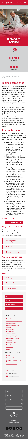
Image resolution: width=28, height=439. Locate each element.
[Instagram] (14, 428)
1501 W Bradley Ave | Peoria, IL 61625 (14, 424)
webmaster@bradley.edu (14, 422)
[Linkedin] (20, 428)
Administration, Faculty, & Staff (14, 321)
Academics (8, 76)
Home (3, 76)
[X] (10, 428)
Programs (14, 76)
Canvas (8, 349)
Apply (6, 296)
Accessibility (15, 434)
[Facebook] (7, 428)
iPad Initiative (9, 347)
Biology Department (11, 318)
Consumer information (17, 435)
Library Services (10, 331)
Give (6, 308)
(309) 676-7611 (14, 420)
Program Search (10, 329)
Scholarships (9, 340)
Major (18, 76)
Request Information (10, 304)
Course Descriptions (11, 323)
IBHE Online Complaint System (18, 436)
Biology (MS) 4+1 (10, 357)
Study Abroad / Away (11, 342)
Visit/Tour (7, 300)
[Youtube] (17, 428)
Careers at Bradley (10, 408)
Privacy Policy (19, 434)
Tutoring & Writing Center (12, 336)
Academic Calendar (11, 333)
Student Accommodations (12, 338)
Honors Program (10, 344)
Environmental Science (11, 364)
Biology (8, 355)
